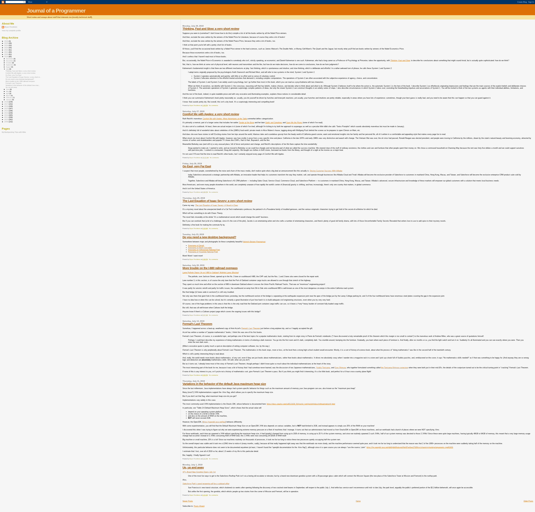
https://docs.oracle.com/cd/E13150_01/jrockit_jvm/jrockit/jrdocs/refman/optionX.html (301, 404)
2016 (6, 106)
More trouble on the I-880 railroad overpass (210, 268)
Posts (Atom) (199, 506)
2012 (6, 115)
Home (358, 501)
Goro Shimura (340, 368)
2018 (6, 102)
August (8, 67)
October (9, 63)
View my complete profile (11, 31)
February (9, 97)
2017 (6, 104)
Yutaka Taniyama (323, 368)
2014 (6, 111)
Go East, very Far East (197, 166)
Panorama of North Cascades (200, 248)
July (7, 69)
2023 (6, 48)
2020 (6, 54)
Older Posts (528, 501)
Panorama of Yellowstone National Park (204, 250)
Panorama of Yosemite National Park (203, 252)
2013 (6, 113)
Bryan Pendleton (11, 27)
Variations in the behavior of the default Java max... (23, 85)
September (10, 65)
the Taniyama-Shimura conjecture (394, 368)
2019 (6, 56)
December (10, 59)
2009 (6, 122)
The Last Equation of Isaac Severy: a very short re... (23, 77)
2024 (6, 45)
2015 (6, 108)
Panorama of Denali (196, 246)
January (9, 99)
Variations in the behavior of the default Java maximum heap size (224, 383)
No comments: (214, 105)
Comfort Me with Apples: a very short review (211, 114)
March (8, 95)
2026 (6, 41)
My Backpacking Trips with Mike (14, 132)
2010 (6, 119)
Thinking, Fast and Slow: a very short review (211, 28)
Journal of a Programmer (56, 11)
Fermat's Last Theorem (197, 323)
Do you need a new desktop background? (209, 237)
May (7, 91)
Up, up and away (193, 467)
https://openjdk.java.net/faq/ (214, 422)
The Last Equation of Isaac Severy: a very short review (217, 200)
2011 (6, 117)
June (8, 89)
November (10, 61)
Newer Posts (188, 501)
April (7, 93)
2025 (6, 43)
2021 (6, 52)
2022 (6, 50)
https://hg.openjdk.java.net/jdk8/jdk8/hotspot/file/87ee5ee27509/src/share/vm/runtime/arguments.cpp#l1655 (410, 447)
